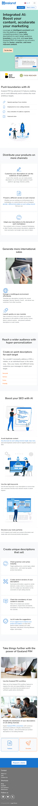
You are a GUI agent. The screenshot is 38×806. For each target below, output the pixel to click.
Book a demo (31, 7)
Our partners (5, 787)
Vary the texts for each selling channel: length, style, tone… (18, 441)
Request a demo (19, 763)
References (4, 789)
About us (3, 773)
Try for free (8, 50)
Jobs (2, 775)
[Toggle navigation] (34, 3)
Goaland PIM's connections (15, 726)
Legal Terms (14, 803)
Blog (2, 784)
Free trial (21, 7)
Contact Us (4, 777)
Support (3, 786)
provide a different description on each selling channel (19, 204)
